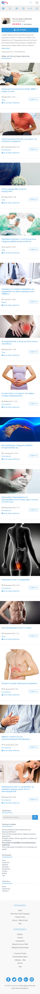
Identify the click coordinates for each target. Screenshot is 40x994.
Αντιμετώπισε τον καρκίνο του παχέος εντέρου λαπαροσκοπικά (18, 394)
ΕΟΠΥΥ (20, 963)
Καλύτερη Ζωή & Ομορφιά (20, 914)
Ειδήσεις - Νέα (20, 960)
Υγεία (3, 100)
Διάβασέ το (33, 99)
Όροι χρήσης (24, 985)
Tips (3, 875)
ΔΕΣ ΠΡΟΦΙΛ (21, 30)
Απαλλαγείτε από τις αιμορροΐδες (16, 580)
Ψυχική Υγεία (20, 917)
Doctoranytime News (20, 957)
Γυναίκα (4, 871)
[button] (35, 817)
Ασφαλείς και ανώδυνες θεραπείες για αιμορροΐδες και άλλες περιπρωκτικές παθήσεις (18, 291)
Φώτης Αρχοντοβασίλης (11, 103)
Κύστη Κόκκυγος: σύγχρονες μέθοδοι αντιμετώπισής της (17, 446)
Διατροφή (5, 867)
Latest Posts (6, 889)
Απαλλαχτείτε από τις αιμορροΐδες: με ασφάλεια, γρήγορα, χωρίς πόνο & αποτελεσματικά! (18, 789)
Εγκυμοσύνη (6, 869)
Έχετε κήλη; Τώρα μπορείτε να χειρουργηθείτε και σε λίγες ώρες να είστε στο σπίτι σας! (20, 499)
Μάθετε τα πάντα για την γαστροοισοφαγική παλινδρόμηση (16, 738)
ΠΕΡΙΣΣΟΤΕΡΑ (6, 48)
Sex (20, 924)
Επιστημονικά (6, 150)
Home (4, 886)
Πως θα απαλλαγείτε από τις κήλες (16, 628)
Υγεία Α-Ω (5, 891)
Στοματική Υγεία (20, 953)
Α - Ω (30, 8)
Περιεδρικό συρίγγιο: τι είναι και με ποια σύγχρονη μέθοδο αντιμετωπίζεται (19, 240)
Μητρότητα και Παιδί (20, 944)
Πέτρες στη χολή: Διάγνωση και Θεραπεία (19, 683)
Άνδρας (4, 302)
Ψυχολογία (5, 862)
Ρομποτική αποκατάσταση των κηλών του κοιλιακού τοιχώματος (19, 140)
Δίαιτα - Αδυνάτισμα (20, 920)
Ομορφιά (5, 864)
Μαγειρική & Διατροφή (20, 948)
